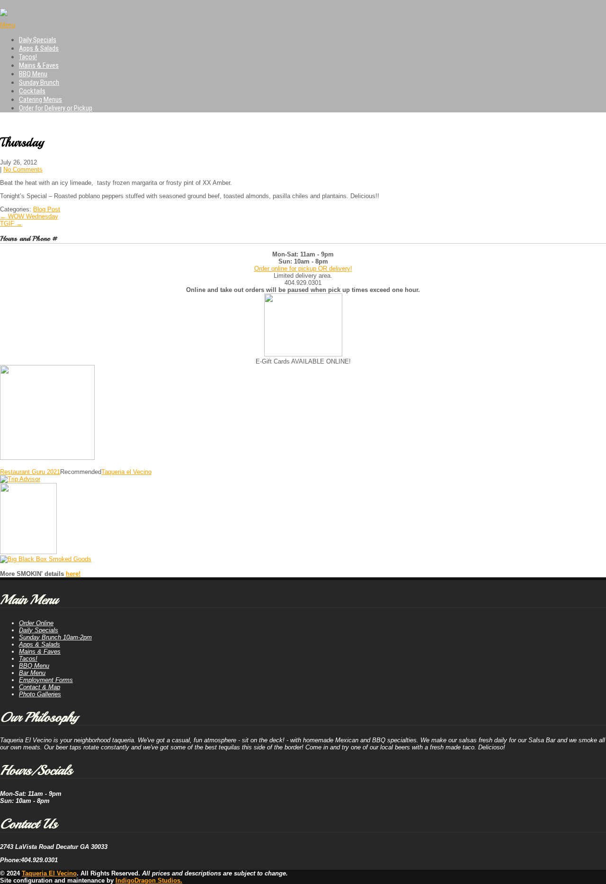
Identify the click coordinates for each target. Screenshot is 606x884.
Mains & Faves (39, 65)
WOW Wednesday (29, 216)
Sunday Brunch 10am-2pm (55, 637)
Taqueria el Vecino (126, 471)
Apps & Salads (39, 48)
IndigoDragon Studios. (149, 880)
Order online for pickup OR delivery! (303, 268)
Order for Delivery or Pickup (55, 108)
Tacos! (28, 57)
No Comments (23, 169)
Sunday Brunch (39, 82)
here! (73, 573)
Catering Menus (40, 99)
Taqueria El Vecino (49, 873)
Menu (7, 24)
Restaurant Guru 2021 (30, 471)
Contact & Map (39, 687)
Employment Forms (46, 680)
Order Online (36, 623)
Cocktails (32, 91)
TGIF (11, 223)
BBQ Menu (33, 74)
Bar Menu (32, 672)
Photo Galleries (40, 694)
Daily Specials (37, 40)
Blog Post (46, 209)
